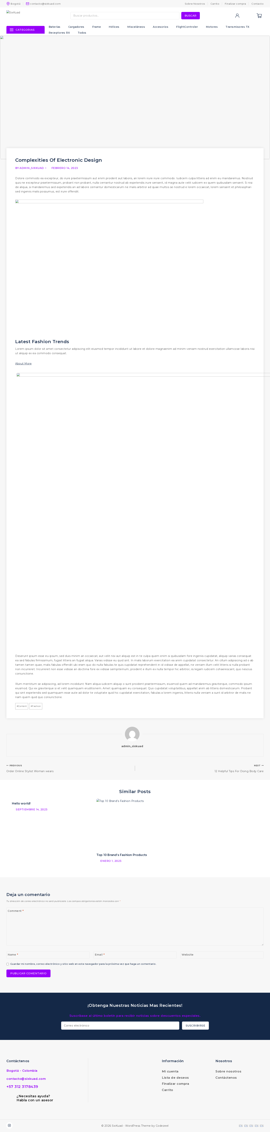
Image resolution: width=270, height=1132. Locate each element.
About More (23, 363)
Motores (212, 26)
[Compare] (244, 15)
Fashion (36, 706)
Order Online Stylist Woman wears (29, 768)
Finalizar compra (235, 3)
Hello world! (21, 803)
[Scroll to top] (263, 1121)
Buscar (191, 15)
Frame (96, 26)
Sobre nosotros (228, 1071)
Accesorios (160, 26)
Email (100, 954)
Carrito (214, 3)
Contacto (257, 3)
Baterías (54, 26)
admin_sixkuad (31, 168)
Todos (82, 32)
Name (13, 954)
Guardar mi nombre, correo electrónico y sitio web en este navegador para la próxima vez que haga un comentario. (83, 964)
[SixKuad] (29, 15)
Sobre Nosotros (195, 3)
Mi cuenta (170, 1071)
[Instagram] (9, 1125)
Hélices (114, 26)
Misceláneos (136, 26)
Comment (16, 911)
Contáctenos (226, 1077)
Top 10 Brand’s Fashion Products (121, 855)
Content (22, 706)
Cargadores (76, 26)
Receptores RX (59, 32)
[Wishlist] (251, 15)
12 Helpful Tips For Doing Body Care (239, 768)
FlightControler (187, 26)
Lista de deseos (175, 1077)
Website (188, 954)
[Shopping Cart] (259, 15)
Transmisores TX (237, 26)
